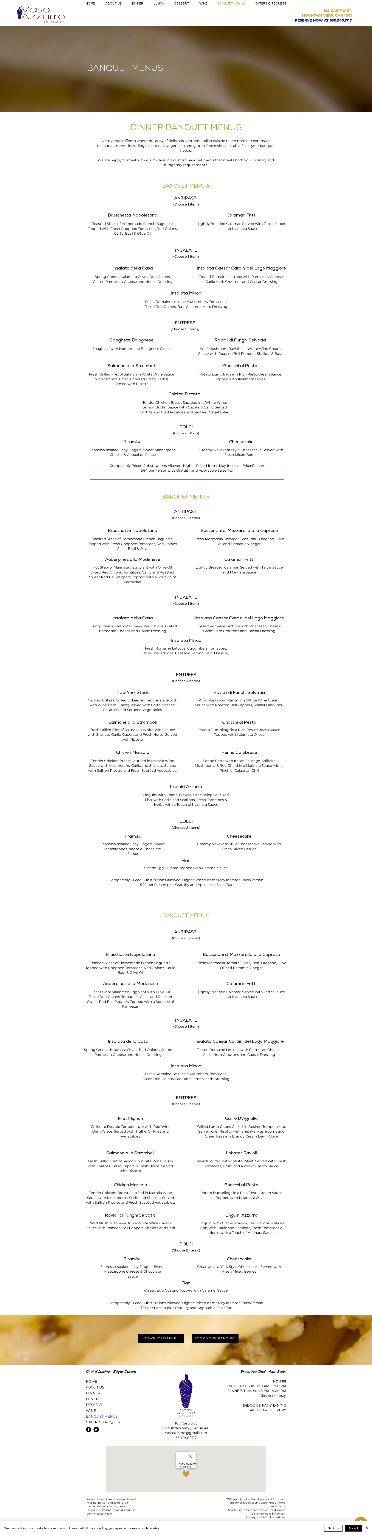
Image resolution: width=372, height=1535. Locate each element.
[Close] (366, 1528)
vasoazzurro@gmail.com (186, 1433)
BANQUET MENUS (101, 1416)
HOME (91, 1381)
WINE (91, 1411)
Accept (353, 1528)
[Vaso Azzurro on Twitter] (96, 1429)
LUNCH (92, 1399)
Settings (333, 1528)
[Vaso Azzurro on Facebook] (88, 1429)
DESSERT (94, 1405)
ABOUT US (95, 1387)
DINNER (93, 1393)
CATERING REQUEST (101, 1422)
